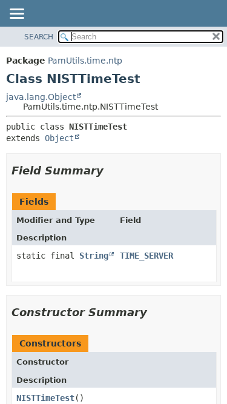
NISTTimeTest (45, 398)
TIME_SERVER (146, 255)
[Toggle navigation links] (16, 14)
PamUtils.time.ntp (85, 60)
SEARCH (38, 37)
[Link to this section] (112, 170)
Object (59, 138)
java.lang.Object (41, 97)
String (93, 255)
